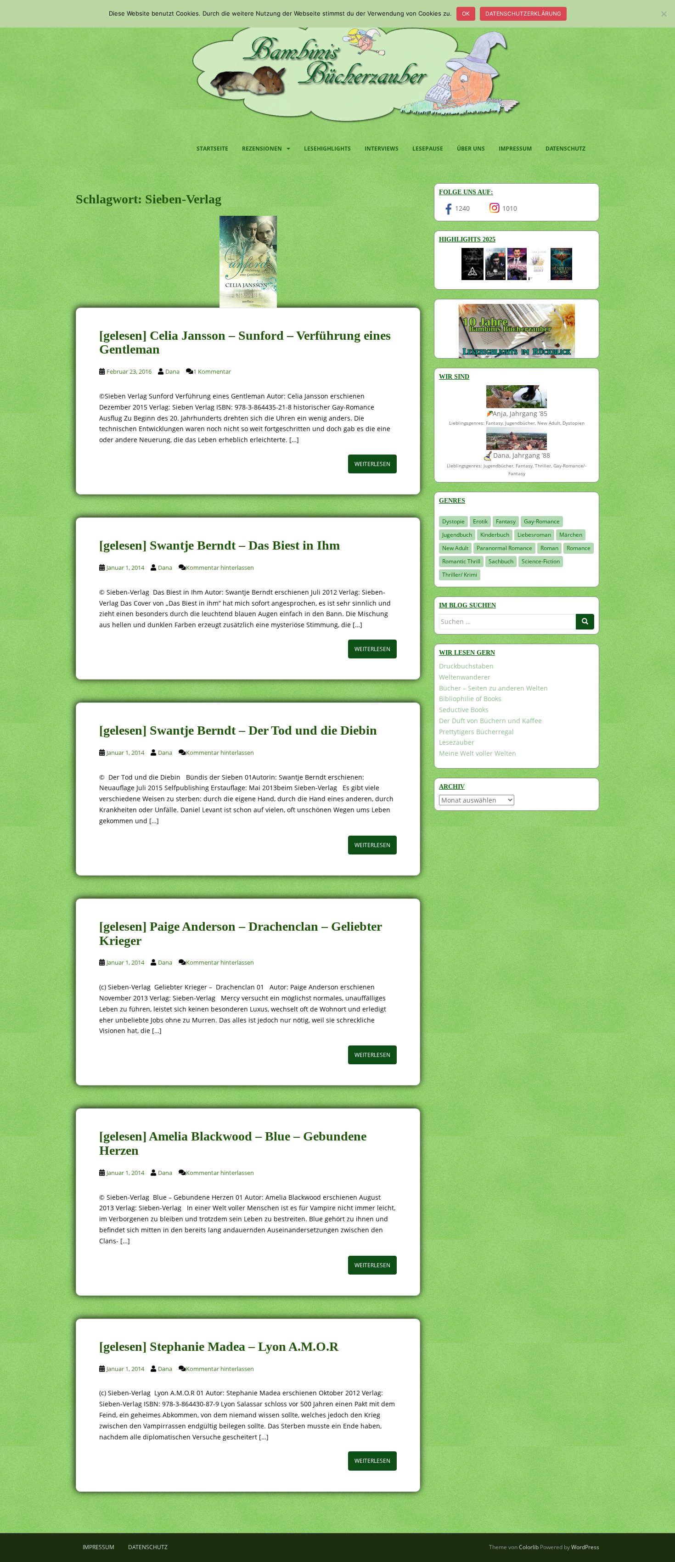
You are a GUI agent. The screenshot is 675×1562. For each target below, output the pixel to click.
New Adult (455, 548)
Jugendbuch (457, 535)
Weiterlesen (372, 464)
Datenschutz (565, 148)
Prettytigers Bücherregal (476, 731)
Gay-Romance (542, 521)
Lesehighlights (327, 148)
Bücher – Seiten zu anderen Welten (493, 688)
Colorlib (529, 1547)
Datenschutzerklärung (523, 13)
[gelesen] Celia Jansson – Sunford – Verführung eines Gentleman (245, 342)
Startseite (212, 148)
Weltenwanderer (464, 677)
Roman (549, 548)
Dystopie (453, 521)
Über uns (471, 148)
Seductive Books (464, 709)
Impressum (515, 148)
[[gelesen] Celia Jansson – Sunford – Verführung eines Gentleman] (248, 262)
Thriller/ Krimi (459, 575)
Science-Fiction (541, 561)
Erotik (480, 521)
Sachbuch (501, 561)
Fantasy (506, 521)
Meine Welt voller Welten (477, 753)
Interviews (382, 148)
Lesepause (427, 148)
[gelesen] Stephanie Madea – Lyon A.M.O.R (218, 1346)
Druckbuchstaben (466, 666)
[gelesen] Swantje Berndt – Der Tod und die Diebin (238, 730)
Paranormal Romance (504, 548)
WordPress (585, 1547)
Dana (172, 371)
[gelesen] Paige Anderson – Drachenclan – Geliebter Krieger (240, 933)
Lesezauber (456, 742)
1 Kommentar (212, 371)
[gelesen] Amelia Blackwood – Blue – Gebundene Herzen (232, 1143)
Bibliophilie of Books (470, 698)
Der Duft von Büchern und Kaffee (490, 720)
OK (466, 13)
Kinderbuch (494, 535)
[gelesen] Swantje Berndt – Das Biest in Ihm (219, 545)
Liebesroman (534, 535)
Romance (579, 548)
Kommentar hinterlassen (220, 567)
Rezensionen (262, 148)
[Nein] (663, 13)
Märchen (570, 535)
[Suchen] (585, 621)
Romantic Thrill (461, 561)
